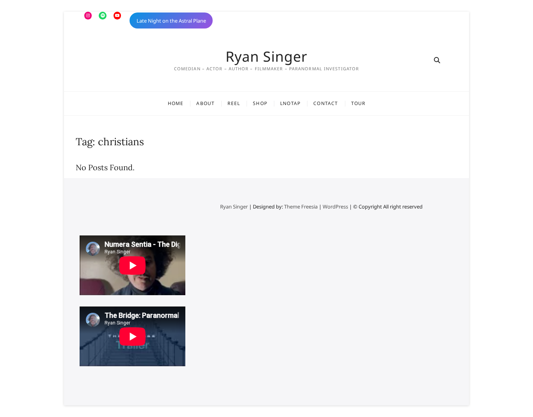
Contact (325, 103)
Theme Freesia (301, 206)
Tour (358, 103)
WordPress (335, 206)
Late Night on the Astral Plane (171, 20)
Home (176, 103)
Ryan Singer (266, 56)
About (205, 103)
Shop (260, 103)
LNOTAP (290, 103)
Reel (233, 103)
